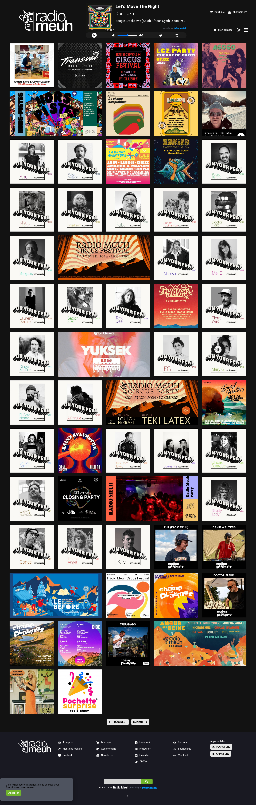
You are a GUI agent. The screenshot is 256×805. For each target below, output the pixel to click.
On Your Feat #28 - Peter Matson (80, 161)
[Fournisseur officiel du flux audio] (180, 28)
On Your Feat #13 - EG (176, 354)
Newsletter (107, 755)
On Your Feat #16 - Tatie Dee (128, 306)
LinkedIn (144, 755)
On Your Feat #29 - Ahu (32, 161)
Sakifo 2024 (176, 161)
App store (222, 753)
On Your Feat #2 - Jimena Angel (80, 547)
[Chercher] (147, 781)
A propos (68, 742)
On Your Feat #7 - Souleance (176, 450)
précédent (120, 722)
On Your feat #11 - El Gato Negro (32, 402)
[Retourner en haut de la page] (128, 795)
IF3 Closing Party (80, 498)
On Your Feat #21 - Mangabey (32, 258)
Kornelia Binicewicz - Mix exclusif (32, 691)
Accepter (13, 792)
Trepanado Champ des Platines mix (128, 643)
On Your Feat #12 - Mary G (224, 354)
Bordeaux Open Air (128, 595)
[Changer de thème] (239, 30)
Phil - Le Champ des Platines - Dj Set (176, 547)
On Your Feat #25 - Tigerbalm (80, 209)
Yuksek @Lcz (104, 354)
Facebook (144, 742)
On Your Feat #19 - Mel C (224, 258)
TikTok (143, 761)
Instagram (145, 748)
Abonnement (108, 748)
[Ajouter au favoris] (161, 35)
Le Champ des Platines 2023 (176, 595)
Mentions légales (72, 748)
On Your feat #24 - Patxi (128, 209)
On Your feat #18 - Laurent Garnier (32, 306)
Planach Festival (176, 305)
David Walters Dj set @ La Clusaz (224, 402)
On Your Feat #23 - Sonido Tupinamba (176, 209)
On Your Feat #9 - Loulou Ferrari (32, 450)
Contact (67, 755)
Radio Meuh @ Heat (152, 498)
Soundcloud (184, 748)
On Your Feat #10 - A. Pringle (80, 402)
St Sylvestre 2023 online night (80, 450)
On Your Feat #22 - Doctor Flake (224, 209)
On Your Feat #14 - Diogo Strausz (32, 354)
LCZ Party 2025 (176, 65)
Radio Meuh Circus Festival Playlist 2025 (128, 65)
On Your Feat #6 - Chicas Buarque (224, 450)
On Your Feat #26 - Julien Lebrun (32, 209)
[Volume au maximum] (141, 35)
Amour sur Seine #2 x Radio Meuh (200, 643)
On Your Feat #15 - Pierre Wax (224, 306)
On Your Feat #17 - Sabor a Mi (80, 306)
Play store (223, 746)
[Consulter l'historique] (177, 35)
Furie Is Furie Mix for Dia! (224, 113)
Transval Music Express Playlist (80, 65)
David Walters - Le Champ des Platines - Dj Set (224, 547)
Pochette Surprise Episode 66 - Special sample (80, 691)
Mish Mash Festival (80, 643)
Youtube (183, 742)
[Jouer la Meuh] (94, 35)
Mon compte (225, 30)
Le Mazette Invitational (176, 113)
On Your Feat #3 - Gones (32, 547)
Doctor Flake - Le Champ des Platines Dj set (224, 595)
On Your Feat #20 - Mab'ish (176, 258)
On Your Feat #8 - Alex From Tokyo (128, 450)
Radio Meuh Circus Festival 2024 (104, 257)
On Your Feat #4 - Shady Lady (224, 499)
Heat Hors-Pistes (56, 113)
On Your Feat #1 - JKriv (128, 547)
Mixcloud (183, 755)
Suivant (138, 722)
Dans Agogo (224, 65)
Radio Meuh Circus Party (152, 402)
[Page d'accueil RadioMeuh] (45, 21)
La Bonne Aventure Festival (128, 161)
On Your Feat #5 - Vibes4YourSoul (32, 499)
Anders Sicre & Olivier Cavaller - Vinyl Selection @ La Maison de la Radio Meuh (32, 65)
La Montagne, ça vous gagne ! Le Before (56, 595)
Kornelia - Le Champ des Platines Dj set (31, 643)
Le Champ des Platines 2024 (128, 113)
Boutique (106, 742)
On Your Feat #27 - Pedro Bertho (224, 161)
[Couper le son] (113, 35)
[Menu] (246, 29)
